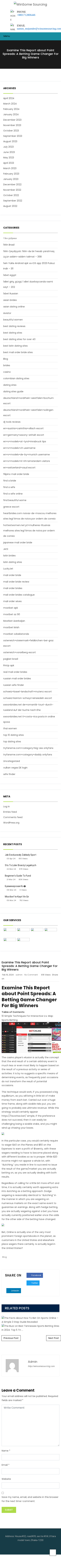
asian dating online (14, 306)
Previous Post (11, 1338)
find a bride (9, 480)
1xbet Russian (10, 293)
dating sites (9, 385)
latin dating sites (12, 562)
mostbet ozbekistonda (16, 634)
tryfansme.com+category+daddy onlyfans (27, 754)
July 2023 (8, 146)
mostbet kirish (11, 627)
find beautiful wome (14, 500)
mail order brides (12, 588)
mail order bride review (16, 581)
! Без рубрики (10, 238)
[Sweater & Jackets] (10, 942)
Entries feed (10, 812)
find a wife (9, 487)
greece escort (11, 506)
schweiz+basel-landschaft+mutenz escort (27, 691)
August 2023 (10, 141)
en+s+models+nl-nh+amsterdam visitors (26, 461)
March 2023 (9, 168)
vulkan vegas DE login (15, 767)
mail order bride (12, 575)
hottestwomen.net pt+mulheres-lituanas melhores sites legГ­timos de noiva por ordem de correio (29, 531)
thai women (10, 728)
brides (6, 365)
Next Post (53, 1338)
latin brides (9, 555)
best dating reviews (14, 326)
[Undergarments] (23, 942)
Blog (5, 358)
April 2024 (8, 98)
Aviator (7, 313)
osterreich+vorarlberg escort (19, 652)
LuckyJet (8, 568)
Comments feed (12, 817)
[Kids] (23, 932)
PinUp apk (8, 665)
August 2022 (10, 206)
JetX (5, 549)
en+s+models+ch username (19, 448)
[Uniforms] (37, 932)
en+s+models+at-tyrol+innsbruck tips (24, 441)
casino (7, 372)
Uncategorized (11, 761)
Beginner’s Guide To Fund (18, 875)
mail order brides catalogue (19, 594)
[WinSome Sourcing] (30, 4)
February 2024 (11, 109)
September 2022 (12, 200)
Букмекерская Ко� (15, 886)
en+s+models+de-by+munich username (26, 454)
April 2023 (8, 163)
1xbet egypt (9, 275)
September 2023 (12, 136)
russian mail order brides (17, 678)
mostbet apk (10, 607)
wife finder (9, 774)
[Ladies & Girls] (51, 932)
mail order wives (12, 601)
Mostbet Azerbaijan (14, 620)
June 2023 (9, 152)
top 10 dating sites (13, 735)
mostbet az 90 (11, 614)
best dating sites (12, 332)
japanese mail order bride (17, 542)
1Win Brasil (8, 244)
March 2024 (10, 103)
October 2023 (11, 130)
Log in (6, 806)
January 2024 (11, 114)
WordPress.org (11, 822)
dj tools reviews (11, 421)
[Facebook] (28, 1548)
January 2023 (10, 179)
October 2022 (11, 195)
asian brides (10, 300)
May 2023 (8, 157)
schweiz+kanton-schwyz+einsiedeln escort (27, 698)
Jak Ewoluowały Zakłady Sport (20, 855)
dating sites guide (13, 391)
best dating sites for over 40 (19, 339)
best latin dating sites (15, 345)
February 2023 (11, 173)
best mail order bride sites (18, 352)
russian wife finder (13, 685)
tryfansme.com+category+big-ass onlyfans (28, 748)
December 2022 (12, 184)
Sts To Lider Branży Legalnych (20, 865)
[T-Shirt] (10, 932)
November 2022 (12, 190)
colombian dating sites (16, 378)
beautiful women (13, 319)
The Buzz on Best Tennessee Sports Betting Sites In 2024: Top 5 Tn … (30, 1236)
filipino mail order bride (16, 474)
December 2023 (12, 119)
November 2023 (12, 125)
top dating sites (12, 741)
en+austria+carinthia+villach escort (23, 428)
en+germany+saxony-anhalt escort (23, 435)
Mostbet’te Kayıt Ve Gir (17, 896)
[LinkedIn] (33, 1548)
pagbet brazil (10, 659)
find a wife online (13, 493)
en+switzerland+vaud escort (19, 467)
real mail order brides (15, 672)
